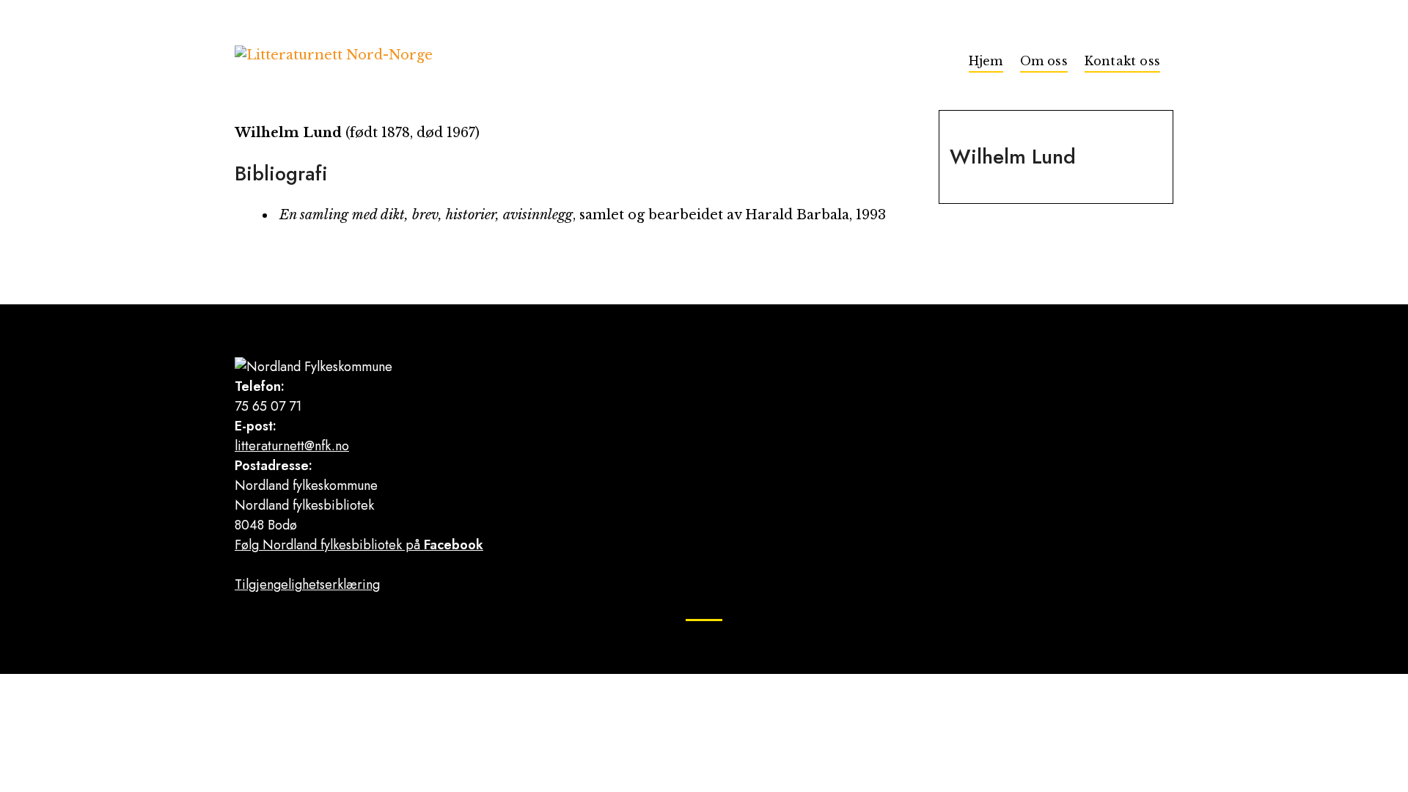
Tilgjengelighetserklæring (307, 584)
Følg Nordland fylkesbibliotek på (359, 544)
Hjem (986, 61)
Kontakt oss (1122, 61)
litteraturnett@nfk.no (292, 445)
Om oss (1044, 61)
